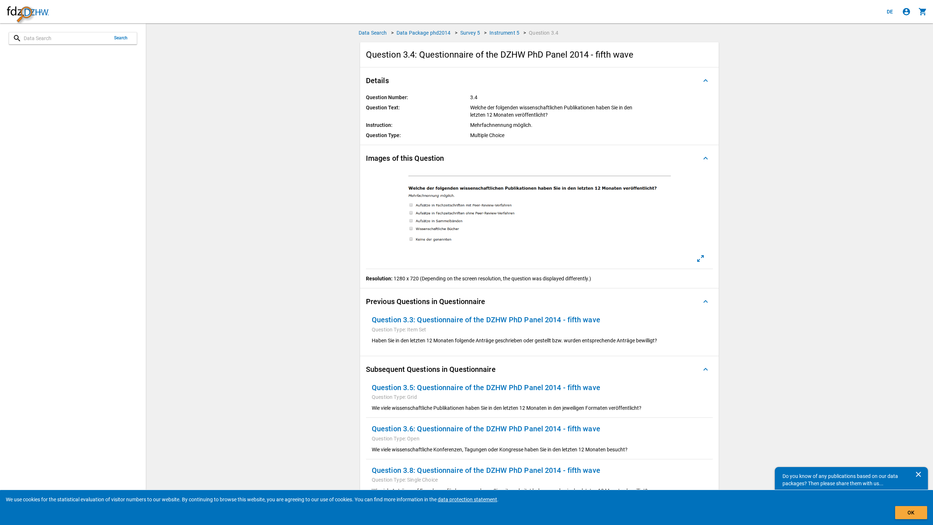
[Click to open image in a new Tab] (700, 258)
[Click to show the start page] (27, 12)
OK (910, 513)
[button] (539, 80)
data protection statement (467, 499)
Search (121, 37)
